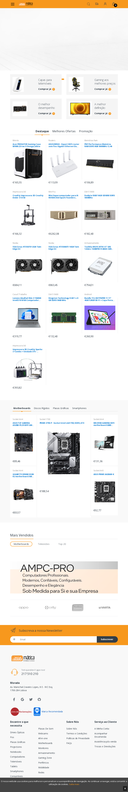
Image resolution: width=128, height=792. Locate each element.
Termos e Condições (76, 733)
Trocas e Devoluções (105, 746)
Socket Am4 (18, 419)
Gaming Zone (45, 757)
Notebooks (15, 751)
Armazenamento (91, 243)
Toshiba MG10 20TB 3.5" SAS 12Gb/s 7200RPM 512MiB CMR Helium (97, 248)
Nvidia (15, 243)
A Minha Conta (101, 728)
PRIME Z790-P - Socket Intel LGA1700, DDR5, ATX (62, 423)
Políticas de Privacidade (78, 738)
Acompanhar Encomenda (100, 735)
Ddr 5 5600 (89, 191)
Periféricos (43, 762)
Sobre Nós (71, 728)
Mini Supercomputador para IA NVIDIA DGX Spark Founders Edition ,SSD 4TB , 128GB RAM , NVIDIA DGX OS (63, 196)
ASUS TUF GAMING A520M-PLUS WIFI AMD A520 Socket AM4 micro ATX (23, 424)
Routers (52, 140)
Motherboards (45, 743)
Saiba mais (74, 784)
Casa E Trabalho (20, 294)
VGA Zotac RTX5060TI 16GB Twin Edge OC (64, 248)
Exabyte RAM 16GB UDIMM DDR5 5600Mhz (99, 196)
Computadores (17, 756)
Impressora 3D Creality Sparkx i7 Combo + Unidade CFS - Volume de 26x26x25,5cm (27, 350)
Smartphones (16, 771)
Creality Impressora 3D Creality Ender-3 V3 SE (28, 196)
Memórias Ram (91, 140)
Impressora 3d (19, 191)
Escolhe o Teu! (26, 49)
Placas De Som (45, 728)
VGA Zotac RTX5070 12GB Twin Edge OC (27, 248)
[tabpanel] (64, 34)
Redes (41, 772)
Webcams (43, 733)
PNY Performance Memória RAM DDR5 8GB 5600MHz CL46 (98, 145)
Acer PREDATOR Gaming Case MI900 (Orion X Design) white (27, 145)
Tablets (13, 766)
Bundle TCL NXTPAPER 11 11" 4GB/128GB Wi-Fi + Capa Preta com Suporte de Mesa (98, 299)
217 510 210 (29, 674)
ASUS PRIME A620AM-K (104, 474)
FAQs (69, 743)
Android (88, 294)
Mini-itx (16, 140)
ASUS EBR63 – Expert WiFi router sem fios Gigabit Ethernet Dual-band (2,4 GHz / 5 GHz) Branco (64, 145)
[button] (88, 3)
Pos (12, 737)
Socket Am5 (99, 470)
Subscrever (107, 639)
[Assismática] (26, 4)
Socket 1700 (45, 419)
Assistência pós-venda (105, 741)
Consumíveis (16, 776)
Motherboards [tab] (21, 543)
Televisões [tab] (43, 543)
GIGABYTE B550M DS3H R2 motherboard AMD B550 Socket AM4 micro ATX (23, 475)
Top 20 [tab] (62, 543)
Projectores (16, 746)
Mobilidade (43, 767)
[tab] (42, 131)
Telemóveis (16, 761)
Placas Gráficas (17, 742)
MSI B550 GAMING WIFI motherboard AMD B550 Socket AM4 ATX (104, 424)
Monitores (43, 748)
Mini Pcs (52, 191)
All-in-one (43, 738)
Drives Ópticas (17, 732)
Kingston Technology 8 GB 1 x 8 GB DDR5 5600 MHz (63, 299)
